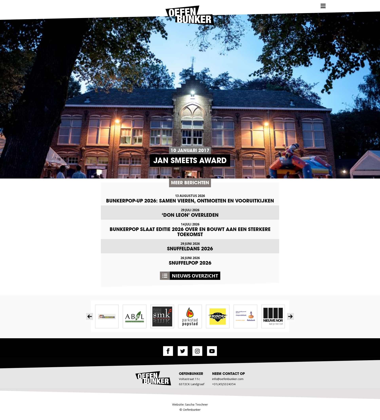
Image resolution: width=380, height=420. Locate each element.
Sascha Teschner (196, 404)
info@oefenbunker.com (227, 379)
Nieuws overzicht (195, 275)
